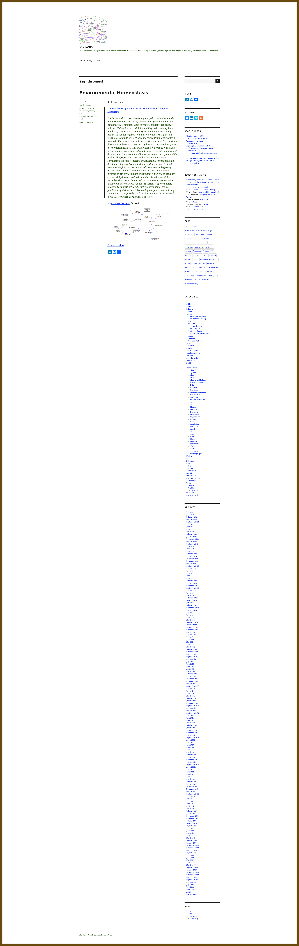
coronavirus (202, 243)
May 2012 (190, 774)
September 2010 (192, 823)
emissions (209, 247)
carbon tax (189, 239)
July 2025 (189, 524)
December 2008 (192, 872)
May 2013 (190, 747)
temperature (201, 275)
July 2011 (189, 799)
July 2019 (189, 637)
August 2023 (191, 569)
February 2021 (191, 605)
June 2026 (190, 515)
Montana (210, 263)
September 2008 (192, 880)
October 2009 (191, 850)
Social (192, 429)
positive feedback (211, 267)
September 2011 (192, 794)
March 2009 (191, 865)
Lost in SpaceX (192, 143)
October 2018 (191, 654)
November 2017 (192, 681)
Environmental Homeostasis (113, 92)
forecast (188, 255)
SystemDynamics (193, 478)
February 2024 (192, 554)
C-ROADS (189, 235)
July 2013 (189, 743)
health (195, 259)
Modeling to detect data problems (199, 148)
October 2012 (191, 762)
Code (192, 434)
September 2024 (192, 544)
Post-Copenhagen (195, 331)
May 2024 (190, 549)
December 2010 (192, 816)
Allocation (194, 375)
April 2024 (190, 551)
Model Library (85, 61)
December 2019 (192, 627)
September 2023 (192, 566)
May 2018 (190, 667)
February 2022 (192, 598)
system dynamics (211, 271)
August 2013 (191, 740)
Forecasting (191, 361)
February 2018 (191, 674)
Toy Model (194, 451)
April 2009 (190, 863)
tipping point (213, 275)
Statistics (189, 473)
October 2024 (191, 542)
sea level (199, 271)
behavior (189, 309)
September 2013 (192, 738)
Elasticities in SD (199, 207)
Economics (194, 414)
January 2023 (191, 583)
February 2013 (191, 755)
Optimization (195, 395)
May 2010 (190, 833)
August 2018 (191, 659)
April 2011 (190, 806)
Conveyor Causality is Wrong (204, 190)
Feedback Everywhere (194, 353)
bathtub (202, 226)
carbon (209, 235)
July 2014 (189, 716)
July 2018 (189, 662)
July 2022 (190, 593)
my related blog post (120, 203)
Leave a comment (86, 122)
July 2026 (190, 512)
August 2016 (191, 708)
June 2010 (190, 831)
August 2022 (191, 591)
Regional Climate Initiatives (199, 334)
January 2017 (191, 701)
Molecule (193, 441)
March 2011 (190, 809)
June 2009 (190, 858)
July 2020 (190, 615)
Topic (190, 405)
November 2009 (192, 848)
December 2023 (192, 559)
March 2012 (190, 779)
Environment (91, 108)
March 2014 (190, 723)
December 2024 (192, 539)
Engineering (195, 417)
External (193, 437)
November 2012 (192, 760)
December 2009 (192, 845)
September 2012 (192, 765)
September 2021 (192, 600)
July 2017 (189, 691)
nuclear (188, 267)
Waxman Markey (191, 284)
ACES (187, 226)
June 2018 (190, 664)
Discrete (193, 388)
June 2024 (190, 546)
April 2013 (190, 750)
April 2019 (190, 644)
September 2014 (192, 713)
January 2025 (191, 537)
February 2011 (191, 811)
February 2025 (192, 534)
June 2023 (190, 573)
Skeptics (191, 338)
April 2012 (190, 777)
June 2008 (190, 887)
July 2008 (190, 885)
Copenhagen (190, 243)
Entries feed (191, 914)
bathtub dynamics (192, 231)
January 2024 (191, 556)
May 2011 (189, 804)
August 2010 (191, 826)
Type (190, 432)
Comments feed (192, 916)
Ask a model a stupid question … (198, 139)
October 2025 (191, 519)
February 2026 (192, 517)
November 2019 (192, 630)
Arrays (192, 378)
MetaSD (86, 47)
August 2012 (191, 767)
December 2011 (192, 787)
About (98, 61)
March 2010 (190, 838)
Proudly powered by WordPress (100, 935)
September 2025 (192, 522)
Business (189, 312)
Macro (192, 439)
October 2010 (191, 821)
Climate (199, 239)
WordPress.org (192, 919)
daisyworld (83, 116)
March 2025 (190, 532)
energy (188, 251)
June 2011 (190, 801)
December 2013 (192, 730)
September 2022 (192, 588)
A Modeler (83, 102)
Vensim (90, 113)
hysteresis (92, 116)
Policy (200, 267)
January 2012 (191, 784)
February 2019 (191, 649)
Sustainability (191, 476)
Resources (194, 427)
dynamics (189, 247)
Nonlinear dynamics (86, 111)
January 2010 (191, 843)
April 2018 (190, 669)
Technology (189, 275)
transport (188, 280)
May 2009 (190, 860)
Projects (189, 468)
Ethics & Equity (192, 351)
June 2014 (190, 718)
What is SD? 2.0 (205, 199)
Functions (194, 390)
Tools (188, 483)
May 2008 (190, 890)
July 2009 (190, 855)
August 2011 (190, 796)
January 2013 (191, 757)
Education (190, 346)
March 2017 (190, 696)
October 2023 (191, 564)
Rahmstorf (189, 271)
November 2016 (192, 703)
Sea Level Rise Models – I (202, 187)
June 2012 (190, 772)
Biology (82, 108)
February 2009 (192, 868)
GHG (205, 255)
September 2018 (192, 657)
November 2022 (192, 586)
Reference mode (192, 471)
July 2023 (190, 571)
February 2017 (191, 698)
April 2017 (190, 694)
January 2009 (191, 870)
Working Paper (196, 454)
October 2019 (191, 632)
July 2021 (189, 603)
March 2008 (191, 894)
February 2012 (191, 782)
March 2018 (190, 671)
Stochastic (194, 397)
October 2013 (191, 735)
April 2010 (190, 836)
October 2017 (191, 684)
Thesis (192, 446)
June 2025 (190, 527)
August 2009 (191, 853)
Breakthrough (206, 231)
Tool (192, 449)
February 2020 (192, 622)
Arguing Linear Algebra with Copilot (200, 146)
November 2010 (192, 818)
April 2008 (190, 892)
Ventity (191, 488)
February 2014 (191, 725)
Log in (188, 911)
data (211, 243)
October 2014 (191, 711)
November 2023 (192, 561)
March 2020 (191, 620)
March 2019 (190, 647)
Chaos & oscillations (198, 380)
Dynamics (194, 412)
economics (199, 247)
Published (83, 113)
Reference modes (193, 151)
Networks (190, 461)
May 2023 (190, 576)
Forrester (197, 255)
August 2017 (190, 689)
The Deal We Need (195, 341)
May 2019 (190, 642)
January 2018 (191, 676)
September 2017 (192, 686)
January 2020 (191, 625)
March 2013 (190, 752)
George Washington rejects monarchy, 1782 (202, 158)
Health (192, 422)
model (194, 263)
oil (194, 267)
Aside (188, 304)
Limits (187, 263)
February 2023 (192, 581)
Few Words (190, 356)
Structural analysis (197, 400)
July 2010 (189, 828)
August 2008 (191, 882)
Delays (193, 385)
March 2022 (191, 595)
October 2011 (191, 792)
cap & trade (199, 235)
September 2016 (192, 706)
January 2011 (191, 814)
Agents (193, 373)
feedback (197, 251)
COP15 (206, 239)
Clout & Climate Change (197, 319)
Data (188, 343)
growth (188, 259)
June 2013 (190, 745)
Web (192, 402)
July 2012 (189, 769)
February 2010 (191, 841)
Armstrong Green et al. (197, 316)
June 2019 (190, 640)
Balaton (189, 307)
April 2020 (190, 618)
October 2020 (191, 610)
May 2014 (190, 720)
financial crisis (208, 251)
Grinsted (212, 255)
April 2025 (190, 529)
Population (194, 424)
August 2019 (191, 635)
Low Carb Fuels (194, 329)
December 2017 (192, 679)
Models (202, 263)
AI (187, 302)
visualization (207, 280)
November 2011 (192, 789)
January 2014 (191, 728)
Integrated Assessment (209, 259)
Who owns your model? (195, 141)
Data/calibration (196, 383)
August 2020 (191, 613)
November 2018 (192, 652)
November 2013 (192, 733)
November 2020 (192, 608)
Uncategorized (192, 495)
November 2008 (192, 875)
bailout (194, 226)
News (188, 463)
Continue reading (115, 245)
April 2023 (190, 578)
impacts (191, 324)
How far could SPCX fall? (195, 136)
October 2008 (191, 877)
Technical (192, 370)
